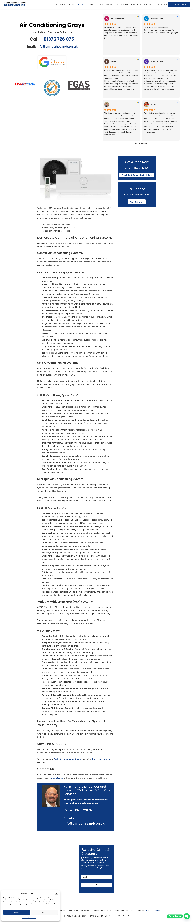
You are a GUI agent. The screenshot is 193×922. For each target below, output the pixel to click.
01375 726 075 (59, 39)
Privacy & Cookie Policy (29, 918)
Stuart (113, 61)
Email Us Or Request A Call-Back (137, 175)
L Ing (113, 104)
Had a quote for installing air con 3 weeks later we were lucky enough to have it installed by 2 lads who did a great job (161, 30)
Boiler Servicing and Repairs (68, 759)
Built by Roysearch (153, 910)
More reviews (141, 143)
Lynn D (153, 104)
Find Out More (137, 202)
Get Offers (96, 885)
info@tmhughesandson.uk (57, 46)
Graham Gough (156, 19)
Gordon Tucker (156, 61)
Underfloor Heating (101, 759)
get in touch (57, 778)
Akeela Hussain (117, 19)
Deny (44, 912)
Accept (17, 912)
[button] (56, 893)
